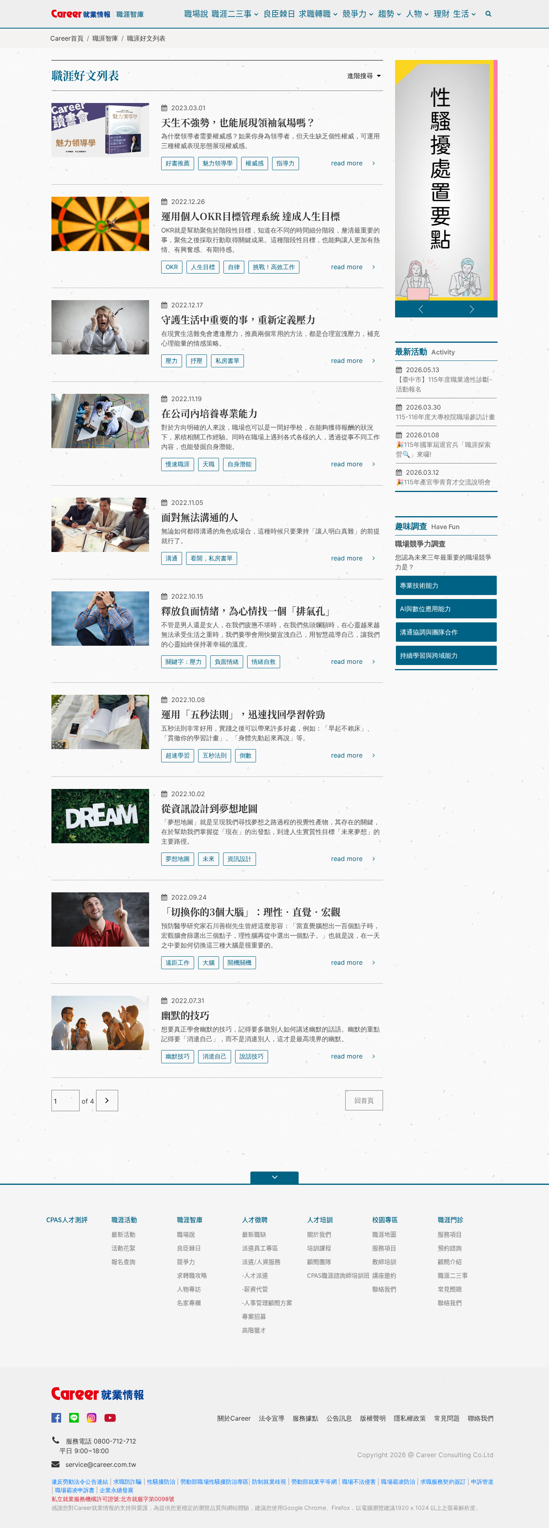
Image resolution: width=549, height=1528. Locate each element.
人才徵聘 (255, 1219)
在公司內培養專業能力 (209, 413)
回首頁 (364, 1100)
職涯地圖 (384, 1234)
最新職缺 (254, 1234)
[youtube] (110, 1417)
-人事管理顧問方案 (267, 1302)
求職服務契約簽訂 (443, 1481)
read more (348, 163)
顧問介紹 (450, 1261)
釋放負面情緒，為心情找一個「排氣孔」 (248, 610)
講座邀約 (384, 1275)
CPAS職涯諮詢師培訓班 (338, 1275)
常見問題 (450, 1289)
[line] (74, 1418)
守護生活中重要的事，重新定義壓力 (238, 319)
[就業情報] (274, 1393)
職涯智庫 (105, 38)
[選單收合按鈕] (274, 1178)
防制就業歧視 (269, 1481)
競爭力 (354, 13)
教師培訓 (384, 1261)
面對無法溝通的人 (199, 517)
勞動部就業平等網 (314, 1481)
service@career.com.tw (101, 1464)
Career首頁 (67, 38)
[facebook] (56, 1417)
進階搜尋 (360, 76)
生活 (461, 13)
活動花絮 (123, 1248)
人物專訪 (189, 1289)
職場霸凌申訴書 (74, 1490)
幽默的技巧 (185, 1015)
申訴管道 (482, 1481)
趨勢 (386, 13)
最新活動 (123, 1234)
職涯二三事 (231, 13)
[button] (421, 309)
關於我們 (319, 1234)
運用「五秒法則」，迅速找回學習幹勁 (243, 714)
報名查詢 (123, 1261)
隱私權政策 (410, 1418)
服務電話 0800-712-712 (101, 1441)
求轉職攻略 (192, 1275)
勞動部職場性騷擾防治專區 (214, 1481)
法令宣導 (272, 1418)
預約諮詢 (450, 1248)
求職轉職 (315, 13)
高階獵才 (254, 1330)
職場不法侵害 (359, 1481)
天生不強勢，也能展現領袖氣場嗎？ (238, 122)
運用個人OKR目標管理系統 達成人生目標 (250, 216)
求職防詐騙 (127, 1481)
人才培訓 (320, 1219)
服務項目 (384, 1248)
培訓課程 (319, 1248)
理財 (442, 13)
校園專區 (385, 1219)
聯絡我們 (384, 1289)
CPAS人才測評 (67, 1219)
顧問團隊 (319, 1261)
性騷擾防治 (161, 1481)
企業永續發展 (116, 1490)
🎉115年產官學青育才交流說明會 (443, 482)
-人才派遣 (255, 1275)
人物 (414, 13)
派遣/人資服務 (261, 1261)
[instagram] (91, 1418)
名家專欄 (189, 1302)
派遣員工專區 (260, 1248)
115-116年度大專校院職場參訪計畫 (445, 417)
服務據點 (305, 1418)
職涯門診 (450, 1219)
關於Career (234, 1418)
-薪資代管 (255, 1289)
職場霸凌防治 (398, 1481)
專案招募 (254, 1316)
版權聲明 (373, 1418)
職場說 (196, 13)
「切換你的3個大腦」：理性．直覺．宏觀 (250, 911)
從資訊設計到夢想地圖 (209, 808)
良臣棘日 (279, 13)
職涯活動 (124, 1219)
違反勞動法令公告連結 (79, 1481)
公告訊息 (339, 1418)
